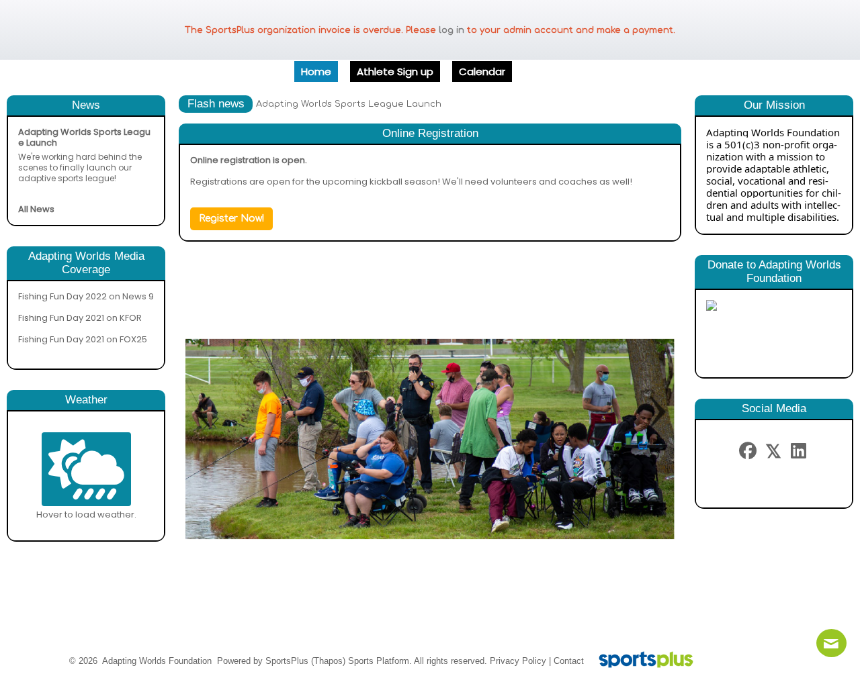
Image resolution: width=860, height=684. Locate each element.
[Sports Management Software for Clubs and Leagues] (641, 661)
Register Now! (231, 218)
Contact (569, 661)
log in (451, 30)
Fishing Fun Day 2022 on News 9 (86, 296)
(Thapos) (328, 661)
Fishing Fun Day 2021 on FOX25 (82, 339)
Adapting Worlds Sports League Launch (348, 104)
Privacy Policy (518, 661)
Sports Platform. (380, 661)
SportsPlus (286, 661)
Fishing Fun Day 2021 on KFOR (80, 317)
